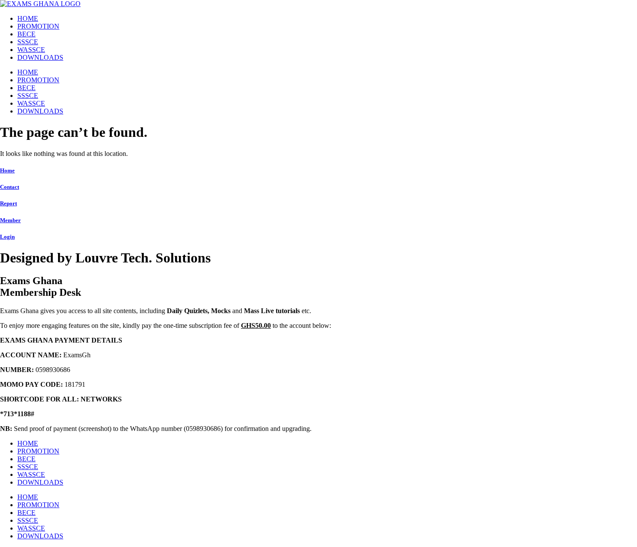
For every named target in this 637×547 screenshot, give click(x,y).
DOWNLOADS (40, 57)
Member (10, 220)
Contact (9, 187)
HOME (27, 18)
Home (7, 170)
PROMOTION (38, 26)
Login (7, 236)
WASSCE (31, 49)
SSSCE (27, 41)
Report (8, 203)
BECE (26, 34)
